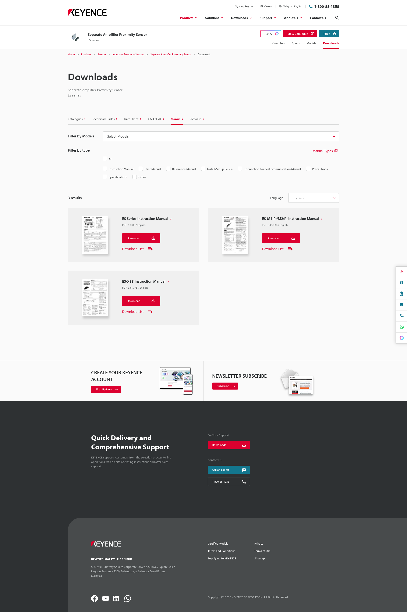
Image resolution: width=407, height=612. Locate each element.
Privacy (258, 543)
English (298, 198)
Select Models (118, 136)
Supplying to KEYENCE (222, 558)
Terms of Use (262, 551)
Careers (268, 6)
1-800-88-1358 (326, 6)
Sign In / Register (244, 6)
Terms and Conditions (221, 551)
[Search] (337, 18)
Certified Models (218, 543)
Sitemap (259, 558)
